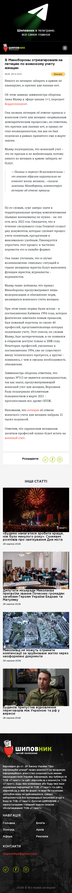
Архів (40, 830)
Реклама (42, 836)
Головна (9, 823)
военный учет (15, 438)
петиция (32, 410)
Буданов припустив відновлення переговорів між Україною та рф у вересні (31, 710)
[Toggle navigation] (64, 49)
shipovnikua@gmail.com (20, 854)
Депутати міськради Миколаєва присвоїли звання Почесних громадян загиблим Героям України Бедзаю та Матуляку (33, 595)
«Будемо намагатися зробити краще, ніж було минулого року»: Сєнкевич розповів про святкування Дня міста (33, 536)
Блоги (40, 823)
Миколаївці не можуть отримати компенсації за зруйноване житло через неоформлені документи (35, 653)
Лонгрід (8, 830)
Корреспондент (16, 104)
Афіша (7, 836)
